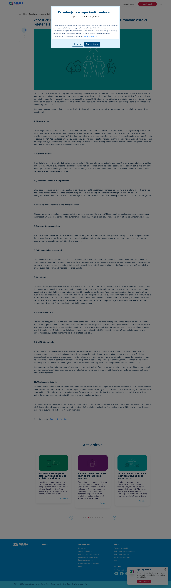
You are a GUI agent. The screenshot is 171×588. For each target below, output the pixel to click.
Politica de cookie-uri (90, 36)
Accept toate (92, 44)
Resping (78, 44)
